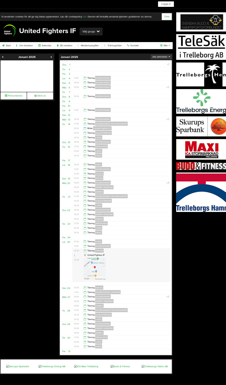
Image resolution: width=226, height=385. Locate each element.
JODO (99, 137)
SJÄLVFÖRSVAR (103, 133)
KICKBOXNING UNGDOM (108, 292)
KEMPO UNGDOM (104, 187)
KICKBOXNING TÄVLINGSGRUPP (111, 123)
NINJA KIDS (101, 146)
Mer (166, 45)
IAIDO (98, 155)
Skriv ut (41, 95)
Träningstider (114, 45)
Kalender (46, 45)
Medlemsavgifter (89, 45)
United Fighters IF (102, 128)
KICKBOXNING (103, 78)
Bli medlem (66, 45)
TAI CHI (99, 173)
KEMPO (99, 191)
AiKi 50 (99, 178)
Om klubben (26, 45)
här (84, 16)
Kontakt (134, 45)
